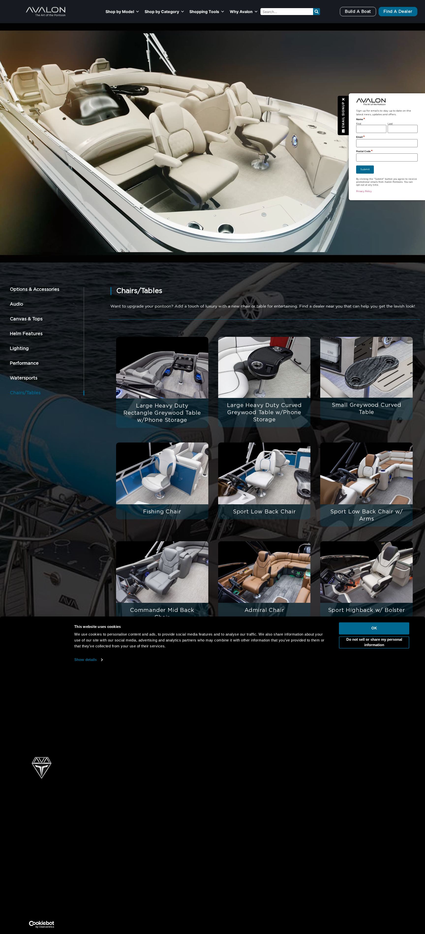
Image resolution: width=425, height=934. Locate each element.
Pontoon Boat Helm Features (320, 902)
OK (374, 469)
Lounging (225, 807)
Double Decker (231, 838)
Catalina (135, 807)
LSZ (131, 817)
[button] (343, 115)
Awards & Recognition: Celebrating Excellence (359, 824)
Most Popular (229, 776)
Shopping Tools (204, 11)
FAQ (318, 834)
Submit (365, 169)
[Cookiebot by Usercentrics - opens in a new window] (41, 765)
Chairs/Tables (25, 393)
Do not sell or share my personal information (374, 483)
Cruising (224, 786)
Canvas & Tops (26, 319)
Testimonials (326, 845)
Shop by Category (162, 11)
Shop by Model (120, 11)
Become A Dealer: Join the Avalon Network (357, 855)
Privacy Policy (319, 925)
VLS (131, 849)
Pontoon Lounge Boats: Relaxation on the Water (239, 902)
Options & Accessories (34, 289)
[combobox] (286, 11)
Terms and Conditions (280, 925)
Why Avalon (241, 11)
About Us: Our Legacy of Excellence (349, 776)
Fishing (223, 828)
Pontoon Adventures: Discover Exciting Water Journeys (359, 800)
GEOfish (135, 859)
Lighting (19, 348)
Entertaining (228, 817)
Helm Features (26, 334)
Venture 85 (138, 828)
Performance (24, 363)
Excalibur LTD (140, 786)
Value (221, 849)
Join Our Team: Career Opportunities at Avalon (360, 865)
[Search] (316, 11)
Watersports (23, 378)
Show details (85, 501)
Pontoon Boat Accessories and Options (147, 902)
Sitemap (150, 925)
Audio (16, 304)
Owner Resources (331, 814)
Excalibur (136, 776)
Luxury (222, 797)
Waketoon (137, 797)
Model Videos (327, 786)
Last (390, 123)
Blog (318, 876)
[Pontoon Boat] (341, 925)
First (358, 123)
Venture (135, 838)
